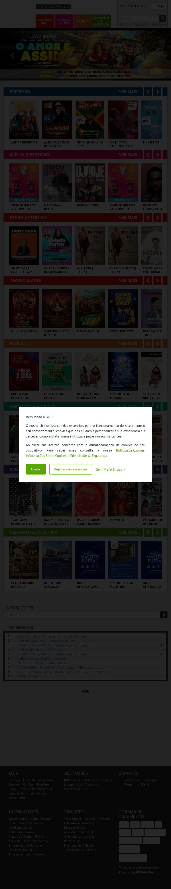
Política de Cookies (130, 450)
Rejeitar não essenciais (70, 469)
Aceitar (36, 469)
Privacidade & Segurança (88, 455)
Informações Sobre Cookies (46, 455)
